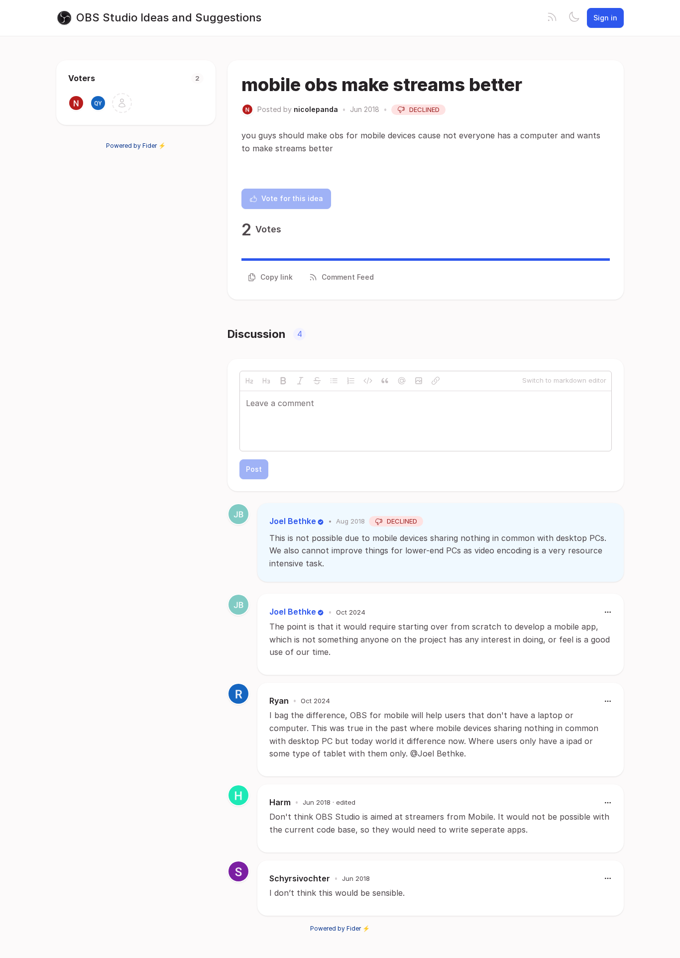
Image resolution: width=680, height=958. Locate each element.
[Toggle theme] (574, 17)
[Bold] (283, 380)
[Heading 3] (266, 380)
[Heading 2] (249, 380)
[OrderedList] (350, 380)
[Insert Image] (418, 380)
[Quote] (384, 380)
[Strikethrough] (317, 380)
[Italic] (300, 380)
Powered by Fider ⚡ (136, 145)
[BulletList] (334, 380)
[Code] (367, 380)
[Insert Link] (435, 380)
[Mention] (401, 380)
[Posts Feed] (552, 17)
